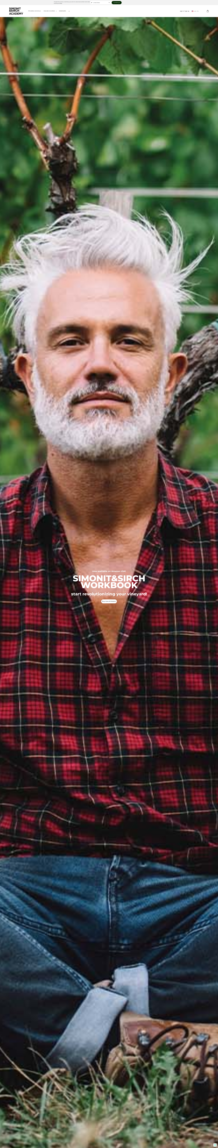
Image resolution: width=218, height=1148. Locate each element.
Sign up (187, 11)
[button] (100, 2)
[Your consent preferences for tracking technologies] (215, 1145)
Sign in (182, 11)
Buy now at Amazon (109, 601)
